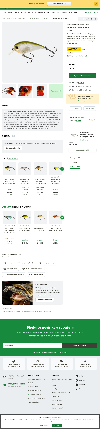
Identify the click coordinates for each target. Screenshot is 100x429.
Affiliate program (57, 400)
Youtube (81, 376)
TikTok (81, 389)
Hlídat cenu (90, 108)
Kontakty (30, 383)
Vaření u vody (56, 396)
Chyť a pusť (6, 18)
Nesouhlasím (43, 425)
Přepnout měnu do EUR (59, 4)
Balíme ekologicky (35, 394)
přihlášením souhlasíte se (50, 352)
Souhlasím (57, 425)
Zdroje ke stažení (57, 408)
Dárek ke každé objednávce (36, 398)
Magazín (54, 385)
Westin (78, 120)
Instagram (82, 380)
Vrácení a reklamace (34, 390)
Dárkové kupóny (57, 404)
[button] (62, 169)
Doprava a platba (33, 387)
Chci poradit (75, 108)
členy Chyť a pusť (81, 56)
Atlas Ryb (55, 389)
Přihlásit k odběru (79, 345)
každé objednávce (85, 90)
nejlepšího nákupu (84, 86)
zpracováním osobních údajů (58, 352)
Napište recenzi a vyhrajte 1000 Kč (62, 380)
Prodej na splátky (33, 402)
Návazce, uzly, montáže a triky (61, 393)
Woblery (46, 18)
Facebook (82, 384)
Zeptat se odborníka (13, 148)
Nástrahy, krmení (19, 18)
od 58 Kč (81, 82)
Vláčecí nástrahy (34, 18)
